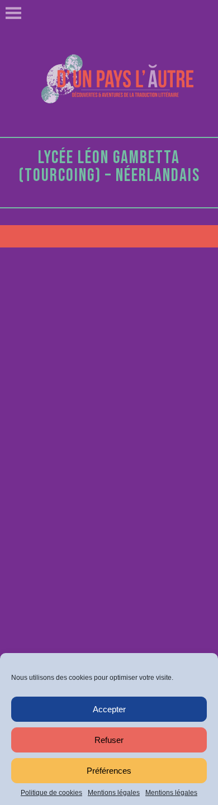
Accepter (109, 709)
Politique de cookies (51, 793)
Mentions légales (114, 793)
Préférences (109, 770)
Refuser (109, 740)
